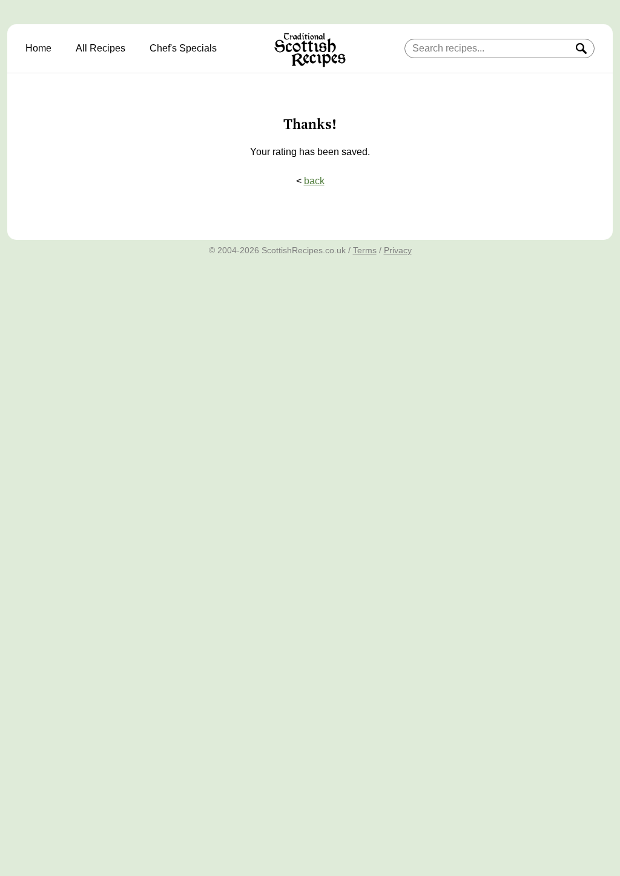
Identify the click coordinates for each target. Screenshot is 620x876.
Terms (365, 250)
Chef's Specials (183, 48)
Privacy (398, 250)
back (314, 181)
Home (38, 48)
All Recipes (100, 48)
